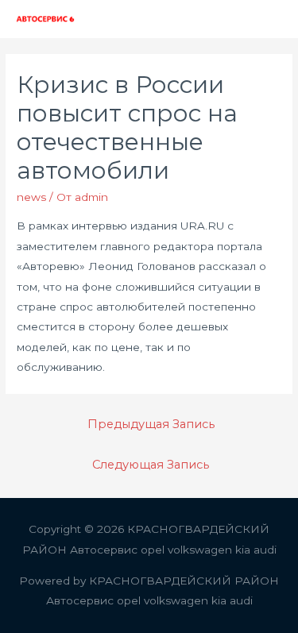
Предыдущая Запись (151, 424)
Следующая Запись (150, 464)
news (31, 197)
